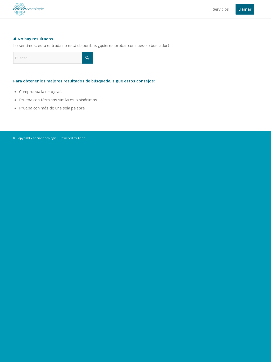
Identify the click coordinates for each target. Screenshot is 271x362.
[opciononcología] (28, 9)
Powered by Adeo (72, 138)
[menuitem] (220, 9)
